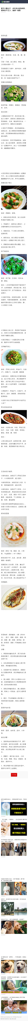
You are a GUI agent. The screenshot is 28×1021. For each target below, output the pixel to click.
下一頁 (14, 774)
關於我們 (2, 1018)
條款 (11, 1018)
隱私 (13, 1018)
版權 (15, 1018)
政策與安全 (7, 1018)
